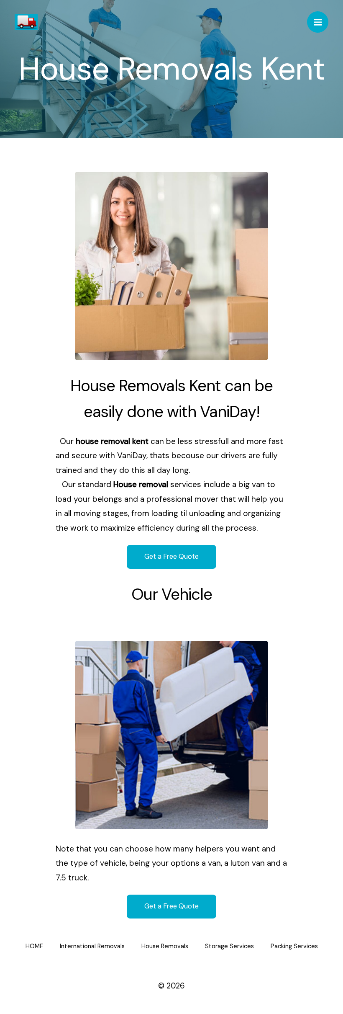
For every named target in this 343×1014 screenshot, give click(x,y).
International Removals (92, 946)
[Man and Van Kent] (26, 22)
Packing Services (294, 946)
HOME (34, 946)
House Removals (164, 946)
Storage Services (229, 946)
